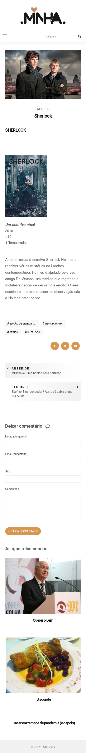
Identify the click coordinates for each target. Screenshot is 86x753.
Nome (16, 436)
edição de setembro (22, 323)
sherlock (33, 332)
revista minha (53, 323)
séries (14, 332)
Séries (43, 109)
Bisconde (44, 699)
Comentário (12, 489)
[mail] (75, 346)
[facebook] (55, 346)
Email (16, 454)
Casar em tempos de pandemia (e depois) (44, 723)
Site (7, 471)
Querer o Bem (43, 620)
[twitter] (65, 346)
